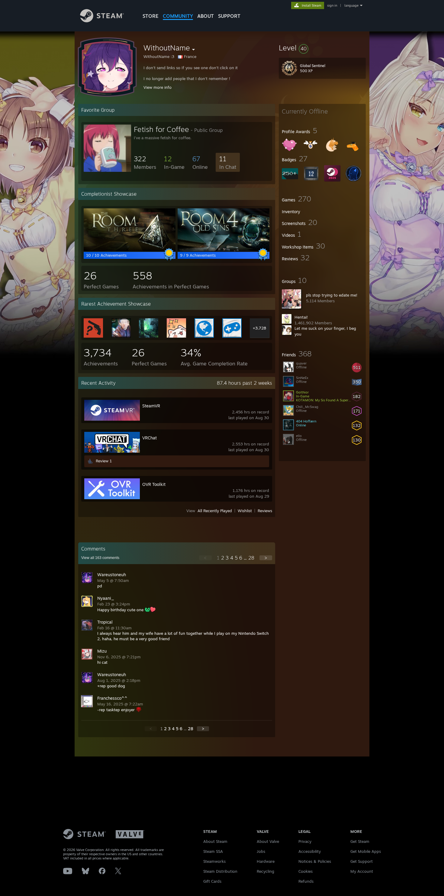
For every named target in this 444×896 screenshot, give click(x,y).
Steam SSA (213, 851)
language (351, 5)
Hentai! (301, 317)
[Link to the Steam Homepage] (102, 20)
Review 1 (104, 460)
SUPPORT (229, 16)
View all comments (100, 558)
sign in (332, 5)
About (205, 16)
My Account (361, 871)
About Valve (268, 841)
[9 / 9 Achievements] (223, 249)
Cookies (305, 871)
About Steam (215, 841)
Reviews (265, 510)
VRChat (149, 437)
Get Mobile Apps (365, 851)
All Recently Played (215, 510)
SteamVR (151, 405)
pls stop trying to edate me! (331, 295)
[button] (322, 48)
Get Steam (359, 841)
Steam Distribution (220, 871)
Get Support (361, 861)
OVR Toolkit (154, 484)
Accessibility (309, 851)
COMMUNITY (178, 16)
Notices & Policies (314, 861)
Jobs (261, 851)
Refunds (306, 881)
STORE (151, 16)
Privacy (304, 841)
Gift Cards (212, 881)
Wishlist (245, 510)
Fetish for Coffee (161, 129)
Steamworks (214, 861)
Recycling (265, 871)
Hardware (266, 861)
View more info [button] (157, 87)
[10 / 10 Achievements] (129, 249)
